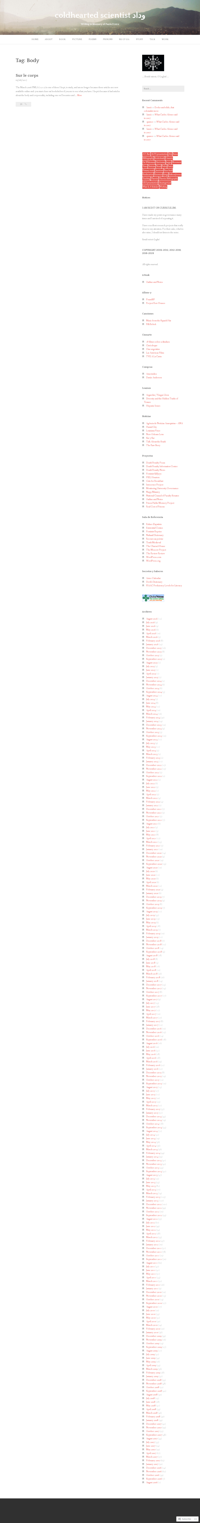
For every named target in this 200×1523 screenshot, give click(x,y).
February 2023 (153, 757)
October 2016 (152, 1036)
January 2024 (152, 721)
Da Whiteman (148, 162)
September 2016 (154, 1039)
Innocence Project (154, 484)
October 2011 (152, 1255)
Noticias (151, 166)
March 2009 (152, 1369)
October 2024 (152, 688)
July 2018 (150, 959)
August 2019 (152, 911)
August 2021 (152, 823)
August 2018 (152, 955)
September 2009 (154, 1347)
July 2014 (150, 1134)
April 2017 (151, 1014)
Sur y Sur (150, 438)
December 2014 (153, 1116)
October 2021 (152, 816)
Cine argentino (153, 349)
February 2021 (153, 845)
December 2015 (153, 1072)
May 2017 (151, 1010)
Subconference (175, 174)
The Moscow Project (156, 549)
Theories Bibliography (168, 178)
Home (35, 39)
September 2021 (154, 820)
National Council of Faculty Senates (162, 495)
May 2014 (151, 1142)
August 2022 (152, 779)
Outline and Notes (154, 282)
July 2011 (150, 1266)
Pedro (164, 166)
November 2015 (154, 1076)
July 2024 (150, 699)
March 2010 (152, 1325)
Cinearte (169, 158)
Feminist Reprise (154, 531)
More (79, 95)
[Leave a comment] (21, 104)
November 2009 (154, 1339)
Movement (176, 162)
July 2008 (150, 1398)
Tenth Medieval (153, 542)
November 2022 (154, 768)
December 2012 (153, 1204)
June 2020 (150, 875)
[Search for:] (163, 89)
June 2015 (150, 1094)
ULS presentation (150, 182)
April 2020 (151, 882)
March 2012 (152, 1237)
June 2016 (150, 1050)
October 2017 (152, 992)
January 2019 (152, 937)
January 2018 (152, 981)
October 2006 (152, 1475)
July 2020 (150, 871)
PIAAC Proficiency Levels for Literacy (164, 585)
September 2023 (154, 735)
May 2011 (151, 1273)
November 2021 (154, 812)
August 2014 (152, 1131)
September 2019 (154, 907)
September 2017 (154, 995)
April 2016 (151, 1058)
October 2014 (152, 1123)
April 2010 (151, 1321)
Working (163, 186)
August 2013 (152, 1175)
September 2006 (154, 1478)
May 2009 (151, 1361)
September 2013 (154, 1171)
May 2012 (151, 1230)
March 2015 (152, 1105)
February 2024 (153, 717)
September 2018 (154, 951)
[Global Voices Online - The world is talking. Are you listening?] (153, 601)
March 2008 (152, 1413)
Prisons (107, 39)
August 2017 (152, 999)
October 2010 (152, 1299)
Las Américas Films (155, 352)
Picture (77, 39)
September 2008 (154, 1391)
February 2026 (153, 640)
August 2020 (152, 867)
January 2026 (152, 644)
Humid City (151, 427)
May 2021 (151, 834)
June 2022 (150, 787)
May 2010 (151, 1317)
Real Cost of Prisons (155, 506)
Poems (92, 39)
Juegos (168, 162)
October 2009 (152, 1343)
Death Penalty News (155, 470)
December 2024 (153, 681)
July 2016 (150, 1047)
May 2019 (151, 922)
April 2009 (151, 1365)
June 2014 (150, 1138)
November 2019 (154, 900)
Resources (158, 174)
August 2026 (152, 618)
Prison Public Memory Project (160, 503)
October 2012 (152, 1211)
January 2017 (152, 1025)
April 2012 (151, 1233)
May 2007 (151, 1449)
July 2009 (150, 1354)
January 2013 (152, 1200)
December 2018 (153, 940)
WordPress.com (153, 557)
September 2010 (154, 1303)
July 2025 (150, 666)
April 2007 (151, 1453)
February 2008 (153, 1416)
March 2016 (152, 1061)
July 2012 (150, 1222)
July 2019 (150, 915)
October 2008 (152, 1387)
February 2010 (153, 1328)
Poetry (170, 166)
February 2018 (153, 977)
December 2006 (153, 1467)
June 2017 (150, 1006)
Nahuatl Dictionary (155, 535)
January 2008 (152, 1420)
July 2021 (150, 827)
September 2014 (154, 1127)
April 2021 (151, 838)
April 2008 (151, 1409)
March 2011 (152, 1281)
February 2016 (153, 1065)
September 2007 (154, 1434)
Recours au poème (154, 538)
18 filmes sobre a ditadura (158, 341)
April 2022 (151, 794)
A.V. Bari (146, 154)
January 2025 (152, 677)
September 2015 (154, 1083)
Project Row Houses (155, 303)
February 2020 (153, 889)
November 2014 (154, 1120)
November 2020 (154, 856)
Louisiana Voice (153, 430)
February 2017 (153, 1021)
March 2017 (152, 1017)
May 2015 (151, 1098)
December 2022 (153, 765)
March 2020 (152, 886)
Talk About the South (156, 441)
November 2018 (154, 944)
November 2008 (154, 1383)
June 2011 (150, 1270)
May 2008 (151, 1405)
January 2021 (152, 849)
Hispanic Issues (153, 405)
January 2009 (152, 1376)
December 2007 (153, 1424)
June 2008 (150, 1402)
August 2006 (152, 1482)
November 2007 (154, 1427)
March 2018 (152, 973)
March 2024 (152, 714)
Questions (159, 170)
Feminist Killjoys (153, 473)
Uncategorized (164, 182)
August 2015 (152, 1087)
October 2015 (152, 1079)
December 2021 (153, 809)
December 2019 (153, 897)
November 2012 (154, 1208)
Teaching (146, 178)
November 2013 (154, 1164)
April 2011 (151, 1277)
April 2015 (151, 1101)
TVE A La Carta (153, 356)
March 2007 (152, 1456)
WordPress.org (153, 560)
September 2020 (154, 864)
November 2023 (154, 728)
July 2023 (150, 743)
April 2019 (151, 926)
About (49, 39)
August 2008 (152, 1394)
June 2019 (150, 918)
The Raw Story (153, 445)
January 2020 (152, 893)
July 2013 (150, 1178)
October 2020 (152, 860)
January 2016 (152, 1069)
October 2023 (152, 732)
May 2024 (151, 706)
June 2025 (150, 670)
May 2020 (151, 878)
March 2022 (152, 798)
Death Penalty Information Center (162, 466)
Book (62, 39)
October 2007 (152, 1431)
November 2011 (154, 1252)
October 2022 (152, 772)
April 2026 (151, 633)
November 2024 (154, 684)
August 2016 (152, 1043)
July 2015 (150, 1090)
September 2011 (154, 1259)
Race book (168, 170)
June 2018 (150, 962)
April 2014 (151, 1145)
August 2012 (152, 1219)
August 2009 (152, 1350)
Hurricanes (160, 162)
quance (150, 121)
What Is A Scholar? (150, 186)
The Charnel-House (155, 546)
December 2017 (153, 984)
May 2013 (151, 1186)
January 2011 (152, 1288)
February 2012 (153, 1241)
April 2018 (151, 970)
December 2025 (153, 648)
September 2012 (154, 1215)
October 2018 (152, 948)
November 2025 (154, 651)
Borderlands (159, 158)
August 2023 (152, 739)
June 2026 (150, 626)
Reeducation (147, 174)
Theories (154, 178)
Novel (158, 166)
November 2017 (154, 988)
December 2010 (153, 1292)
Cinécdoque (151, 345)
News (144, 166)
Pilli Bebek (151, 324)
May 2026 (151, 629)
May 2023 (151, 746)
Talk (152, 39)
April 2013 (151, 1189)
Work (165, 39)
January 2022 (152, 805)
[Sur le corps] (26, 104)
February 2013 (153, 1197)
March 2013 (152, 1193)
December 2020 (153, 853)
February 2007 (153, 1460)
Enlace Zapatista (153, 524)
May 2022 (151, 790)
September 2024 (154, 692)
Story (139, 39)
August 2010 (152, 1306)
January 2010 (152, 1332)
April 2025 (151, 673)
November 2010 (154, 1295)
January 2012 (152, 1244)
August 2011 (152, 1262)
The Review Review (155, 553)
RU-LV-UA (124, 39)
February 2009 (153, 1372)
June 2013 (150, 1182)
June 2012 (150, 1226)
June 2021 (150, 831)
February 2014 (153, 1153)
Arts (170, 154)
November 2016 (154, 1032)
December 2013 (153, 1160)
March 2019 (152, 929)
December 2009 (153, 1336)
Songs (165, 174)
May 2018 (151, 966)
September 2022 (154, 776)
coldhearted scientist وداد (100, 15)
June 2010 (150, 1314)
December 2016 (153, 1028)
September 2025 (154, 659)
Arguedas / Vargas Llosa (157, 395)
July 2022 (150, 783)
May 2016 (151, 1054)
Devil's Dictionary (154, 581)
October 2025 (152, 655)
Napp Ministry (153, 492)
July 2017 (150, 1003)
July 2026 (150, 622)
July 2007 (150, 1442)
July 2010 (150, 1310)
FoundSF (150, 299)
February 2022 (153, 801)
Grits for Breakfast (154, 481)
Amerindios (151, 373)
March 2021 (152, 842)
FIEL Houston (152, 477)
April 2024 (151, 710)
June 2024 (150, 703)
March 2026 (152, 637)
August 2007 (152, 1438)
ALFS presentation (159, 154)
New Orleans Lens (155, 434)
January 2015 (152, 1112)
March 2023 (152, 754)
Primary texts (148, 170)
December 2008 (153, 1380)
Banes (175, 154)
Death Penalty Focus (155, 462)
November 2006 (154, 1471)
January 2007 (152, 1464)
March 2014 (152, 1149)
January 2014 (152, 1156)
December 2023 (153, 725)
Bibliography (148, 158)
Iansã (149, 107)
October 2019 (152, 904)
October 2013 (152, 1167)
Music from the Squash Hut (158, 320)
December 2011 (153, 1248)
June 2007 (150, 1445)
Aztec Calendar (153, 578)
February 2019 (153, 933)
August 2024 (152, 695)
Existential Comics (154, 527)
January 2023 (152, 761)
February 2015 (153, 1109)
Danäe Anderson (154, 377)
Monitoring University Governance (162, 488)
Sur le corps (27, 75)
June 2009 (150, 1358)
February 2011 (153, 1284)
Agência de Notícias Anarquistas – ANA (164, 423)
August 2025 (152, 662)
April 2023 (151, 750)
